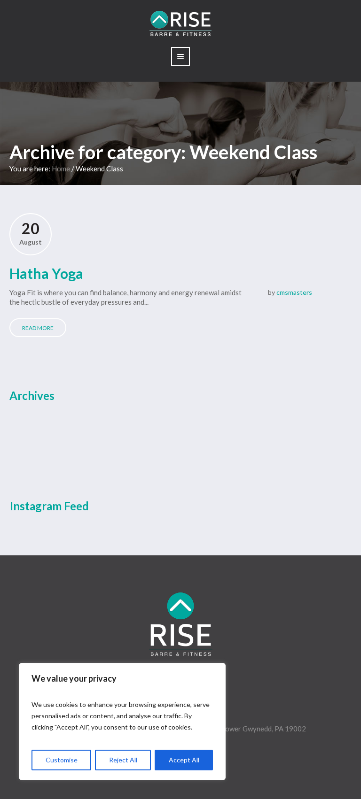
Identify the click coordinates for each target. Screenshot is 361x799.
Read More (38, 327)
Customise (62, 760)
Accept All (184, 760)
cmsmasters (294, 292)
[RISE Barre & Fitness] (180, 624)
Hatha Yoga (46, 273)
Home (61, 168)
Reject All (123, 760)
